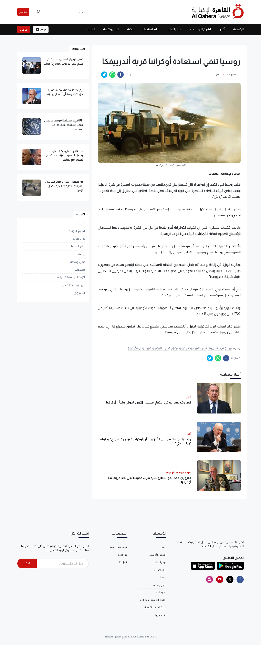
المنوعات (80, 269)
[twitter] (104, 74)
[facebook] (120, 74)
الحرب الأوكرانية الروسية (155, 348)
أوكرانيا (174, 348)
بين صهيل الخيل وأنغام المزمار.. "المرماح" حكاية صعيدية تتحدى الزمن (64, 186)
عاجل (23, 29)
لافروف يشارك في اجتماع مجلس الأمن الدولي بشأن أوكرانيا (148, 402)
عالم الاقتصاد (151, 29)
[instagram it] (209, 579)
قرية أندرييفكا (216, 348)
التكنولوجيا (79, 292)
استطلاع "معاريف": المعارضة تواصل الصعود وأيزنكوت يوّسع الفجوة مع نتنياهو (65, 155)
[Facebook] (240, 579)
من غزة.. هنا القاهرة (73, 285)
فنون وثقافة (111, 29)
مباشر (23, 11)
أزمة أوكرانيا (134, 348)
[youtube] (219, 579)
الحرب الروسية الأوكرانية (193, 348)
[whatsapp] (112, 74)
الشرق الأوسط (201, 29)
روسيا (228, 348)
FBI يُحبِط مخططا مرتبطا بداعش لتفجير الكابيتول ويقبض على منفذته (64, 125)
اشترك (27, 563)
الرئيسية (238, 29)
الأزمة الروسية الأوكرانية (71, 277)
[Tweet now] (229, 579)
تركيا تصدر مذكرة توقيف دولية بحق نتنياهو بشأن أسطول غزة (65, 92)
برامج (43, 29)
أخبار (222, 29)
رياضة (131, 29)
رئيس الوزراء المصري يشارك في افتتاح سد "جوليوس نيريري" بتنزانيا (64, 61)
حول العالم (174, 29)
